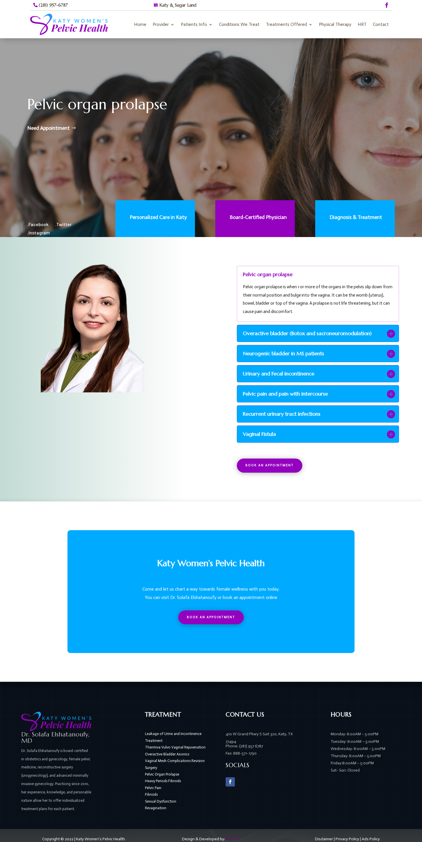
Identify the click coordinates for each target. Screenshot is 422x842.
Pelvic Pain (153, 788)
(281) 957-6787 (53, 5)
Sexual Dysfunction (160, 801)
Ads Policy (371, 839)
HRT (362, 24)
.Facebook (38, 224)
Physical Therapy (335, 24)
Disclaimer (324, 839)
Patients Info (194, 24)
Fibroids (151, 794)
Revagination (155, 808)
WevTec (233, 839)
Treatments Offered (286, 24)
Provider (161, 24)
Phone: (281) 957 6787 (244, 746)
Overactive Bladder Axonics (167, 754)
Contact (381, 24)
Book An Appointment (269, 465)
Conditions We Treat (239, 24)
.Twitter (63, 224)
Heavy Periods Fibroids (163, 781)
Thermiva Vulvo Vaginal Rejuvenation (175, 747)
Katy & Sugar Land (177, 5)
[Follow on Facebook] (387, 5)
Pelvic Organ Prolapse (162, 774)
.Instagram (38, 232)
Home (140, 24)
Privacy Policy (347, 839)
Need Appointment (48, 128)
